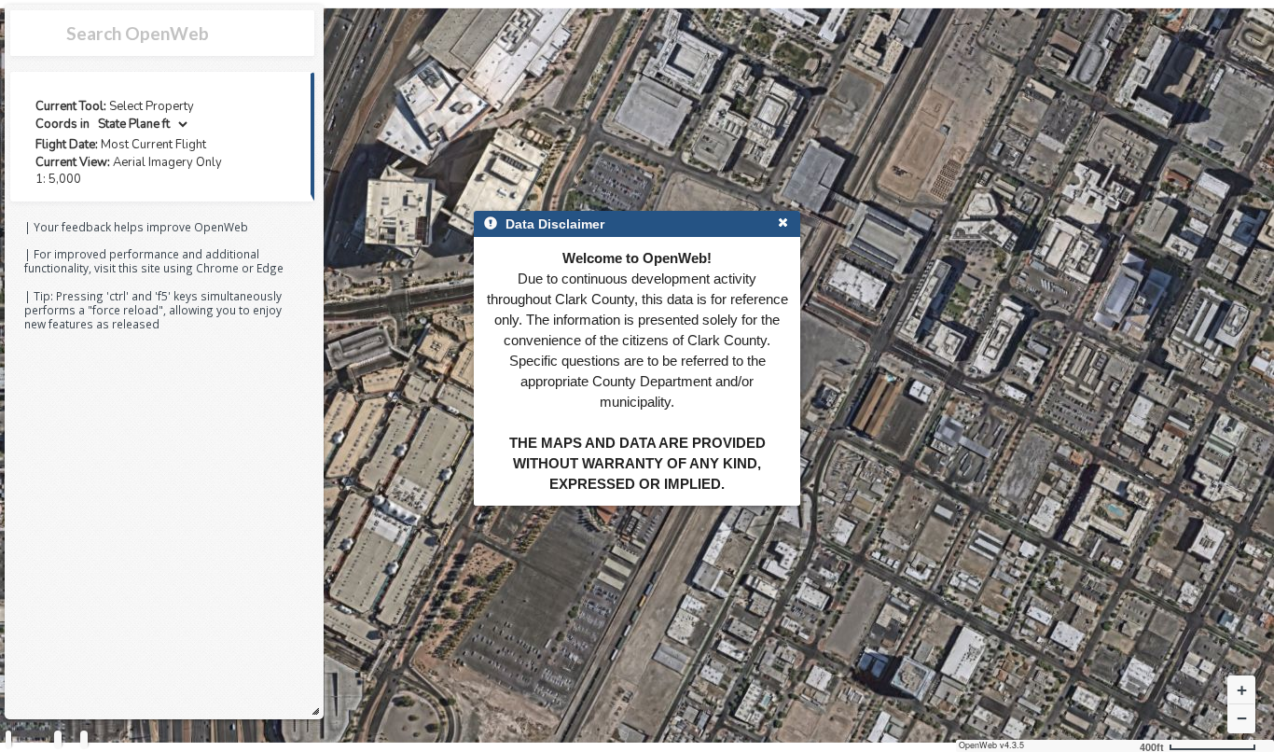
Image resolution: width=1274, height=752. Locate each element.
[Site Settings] (84, 739)
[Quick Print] (58, 739)
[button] (1241, 690)
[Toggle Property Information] (8, 739)
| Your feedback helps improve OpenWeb (136, 226)
